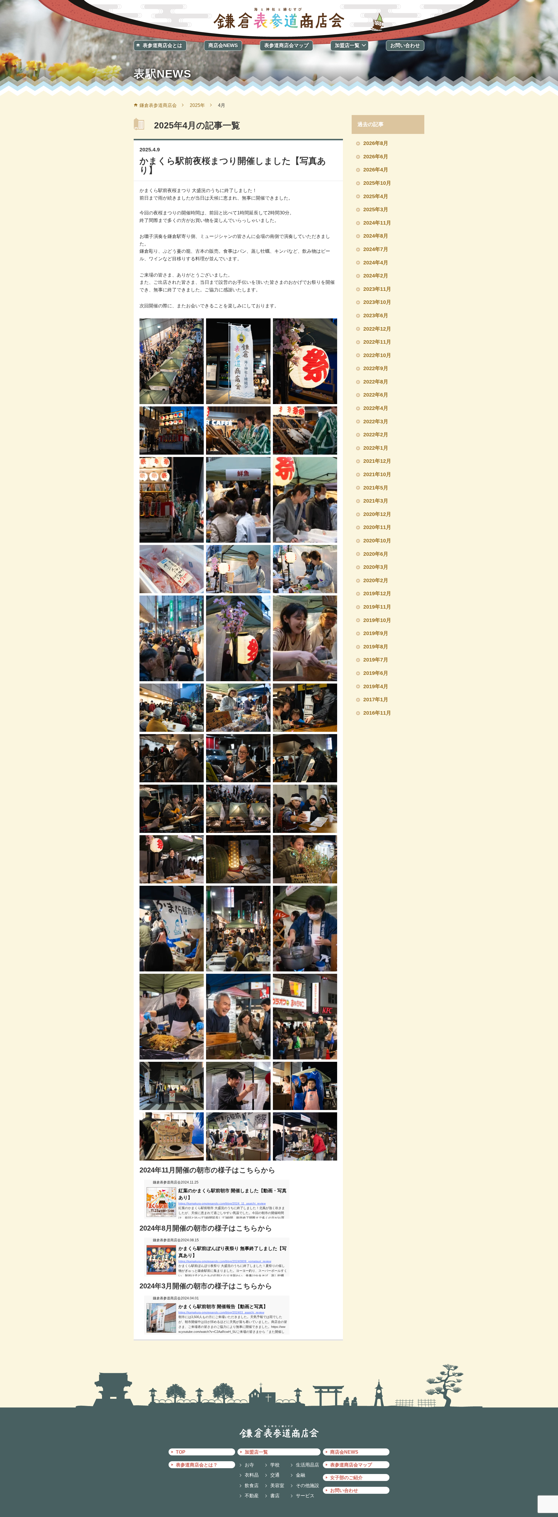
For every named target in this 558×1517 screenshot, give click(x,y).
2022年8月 (375, 382)
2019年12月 (377, 593)
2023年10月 (377, 302)
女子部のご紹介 (346, 1477)
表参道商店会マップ (286, 45)
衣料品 (252, 1475)
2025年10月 (377, 183)
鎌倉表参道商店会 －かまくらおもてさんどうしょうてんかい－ (279, 16)
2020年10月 (377, 541)
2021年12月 (377, 461)
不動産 (252, 1495)
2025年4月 (375, 196)
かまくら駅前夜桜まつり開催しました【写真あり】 (233, 165)
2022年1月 (375, 448)
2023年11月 (377, 289)
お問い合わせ (405, 45)
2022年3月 (375, 421)
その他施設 (307, 1485)
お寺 (249, 1464)
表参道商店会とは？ (197, 1464)
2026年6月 (375, 156)
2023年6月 (375, 315)
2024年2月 (375, 276)
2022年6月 (375, 395)
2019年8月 (375, 647)
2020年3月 (375, 567)
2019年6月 (375, 673)
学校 (275, 1464)
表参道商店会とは (162, 45)
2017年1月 (375, 699)
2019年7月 (375, 660)
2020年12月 (377, 514)
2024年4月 (375, 263)
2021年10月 (377, 474)
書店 (275, 1495)
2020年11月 (377, 527)
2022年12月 (377, 329)
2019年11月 (377, 607)
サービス (305, 1495)
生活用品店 (307, 1464)
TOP (180, 1452)
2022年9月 (375, 368)
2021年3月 (375, 501)
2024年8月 (375, 236)
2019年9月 (375, 633)
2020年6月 (375, 554)
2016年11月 (377, 713)
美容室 (277, 1485)
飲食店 (252, 1485)
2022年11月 (377, 342)
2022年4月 (375, 408)
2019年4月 (375, 686)
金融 (300, 1475)
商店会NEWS (223, 45)
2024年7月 (375, 249)
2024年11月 (377, 223)
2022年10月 (377, 355)
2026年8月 (375, 143)
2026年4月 (375, 170)
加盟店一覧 (347, 45)
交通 (275, 1475)
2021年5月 (375, 488)
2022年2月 (375, 434)
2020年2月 (375, 580)
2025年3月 (375, 209)
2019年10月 (377, 620)
